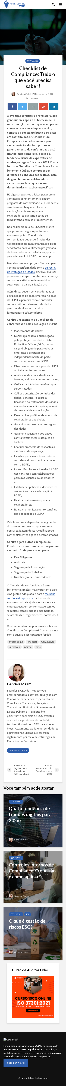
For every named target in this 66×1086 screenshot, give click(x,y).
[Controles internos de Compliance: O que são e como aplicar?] (33, 876)
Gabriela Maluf (23, 94)
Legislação (14, 646)
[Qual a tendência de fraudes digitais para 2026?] (33, 820)
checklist (32, 641)
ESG (27, 914)
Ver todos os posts (18, 750)
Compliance (32, 61)
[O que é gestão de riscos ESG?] (33, 933)
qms (38, 646)
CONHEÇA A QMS (16, 1063)
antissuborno (16, 641)
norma (28, 646)
